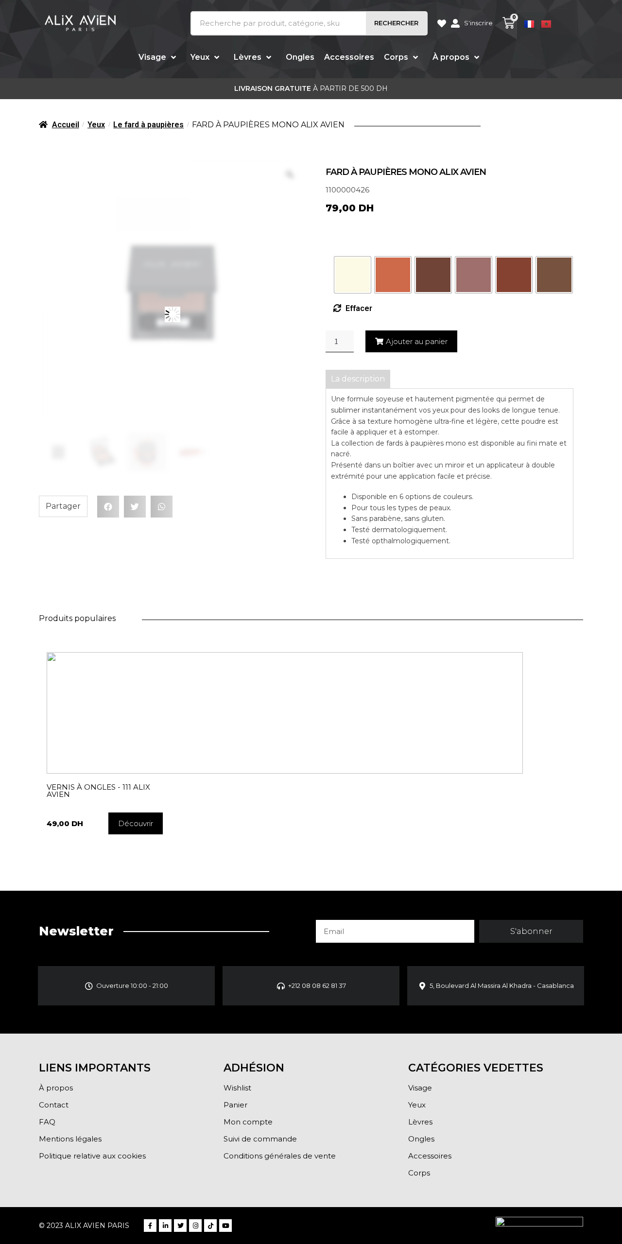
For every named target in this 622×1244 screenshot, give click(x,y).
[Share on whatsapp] (162, 507)
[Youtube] (225, 1225)
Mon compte (248, 1121)
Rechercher (396, 23)
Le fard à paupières (148, 124)
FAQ (47, 1121)
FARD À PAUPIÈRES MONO (370, 236)
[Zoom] (289, 174)
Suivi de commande (260, 1138)
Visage (420, 1087)
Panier (235, 1104)
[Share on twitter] (135, 507)
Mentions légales (70, 1138)
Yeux (96, 124)
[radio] (352, 275)
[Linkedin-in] (165, 1225)
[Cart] (508, 23)
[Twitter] (180, 1225)
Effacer (359, 308)
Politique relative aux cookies (92, 1155)
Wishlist (237, 1087)
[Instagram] (195, 1225)
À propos (56, 1087)
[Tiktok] (210, 1225)
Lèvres (420, 1121)
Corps (419, 1172)
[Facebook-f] (150, 1225)
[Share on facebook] (108, 507)
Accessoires (429, 1155)
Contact (54, 1104)
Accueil (65, 124)
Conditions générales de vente (280, 1155)
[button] (135, 823)
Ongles (421, 1138)
